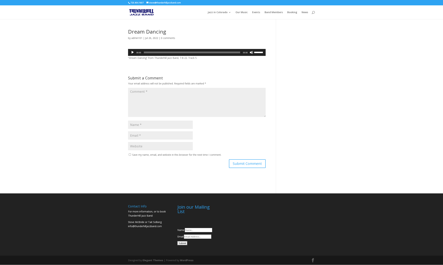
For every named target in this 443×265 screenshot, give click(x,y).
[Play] (132, 52)
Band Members (274, 12)
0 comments (168, 38)
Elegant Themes (153, 260)
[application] (197, 52)
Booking (292, 12)
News (305, 12)
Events (256, 12)
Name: (181, 230)
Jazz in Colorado (218, 12)
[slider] (259, 52)
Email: (180, 236)
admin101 (136, 38)
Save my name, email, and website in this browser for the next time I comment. (176, 154)
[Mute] (251, 52)
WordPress (186, 260)
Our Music (242, 12)
